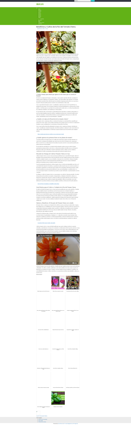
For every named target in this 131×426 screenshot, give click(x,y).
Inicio (39, 9)
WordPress (60, 423)
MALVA (40, 4)
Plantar (39, 16)
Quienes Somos (41, 22)
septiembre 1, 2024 (41, 28)
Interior (39, 15)
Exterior (39, 13)
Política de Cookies (42, 421)
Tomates (42, 18)
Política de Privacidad (42, 419)
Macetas (40, 20)
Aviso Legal (40, 420)
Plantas (39, 10)
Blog (39, 21)
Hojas (39, 17)
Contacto (40, 23)
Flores (39, 12)
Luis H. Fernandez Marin (41, 415)
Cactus (39, 11)
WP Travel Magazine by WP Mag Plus (70, 423)
